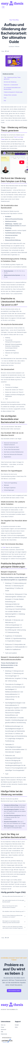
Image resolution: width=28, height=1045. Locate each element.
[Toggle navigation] (3, 7)
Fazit (5, 97)
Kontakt (17, 1025)
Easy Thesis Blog (14, 19)
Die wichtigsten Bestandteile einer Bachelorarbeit (12, 88)
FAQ (5, 100)
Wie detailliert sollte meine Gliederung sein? (13, 911)
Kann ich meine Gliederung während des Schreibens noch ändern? (12, 916)
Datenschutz (4, 1034)
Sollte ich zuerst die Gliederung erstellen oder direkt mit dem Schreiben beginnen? (12, 927)
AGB (2, 1031)
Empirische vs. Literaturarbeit (11, 84)
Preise (2, 1027)
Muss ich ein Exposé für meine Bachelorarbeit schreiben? (9, 906)
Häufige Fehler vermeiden (10, 95)
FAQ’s (16, 1027)
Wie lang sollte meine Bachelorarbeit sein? (12, 896)
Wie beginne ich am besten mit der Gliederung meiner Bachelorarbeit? (11, 921)
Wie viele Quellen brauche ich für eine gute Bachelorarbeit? (13, 901)
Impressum (3, 1029)
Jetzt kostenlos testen (14, 990)
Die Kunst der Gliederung (10, 82)
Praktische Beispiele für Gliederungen (13, 92)
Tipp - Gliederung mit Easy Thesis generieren (12, 78)
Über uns (3, 1025)
